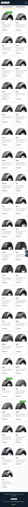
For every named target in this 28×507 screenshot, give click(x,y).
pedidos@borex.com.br (19, 501)
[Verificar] (14, 504)
